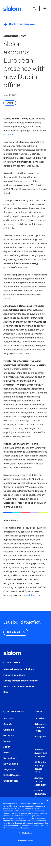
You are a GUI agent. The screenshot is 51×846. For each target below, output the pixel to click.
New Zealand (10, 764)
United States (10, 781)
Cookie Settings (25, 833)
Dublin (9, 135)
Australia (8, 718)
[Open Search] (34, 8)
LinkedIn (39, 718)
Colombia (8, 730)
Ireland (7, 741)
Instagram (40, 737)
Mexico (7, 753)
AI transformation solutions (18, 669)
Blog (5, 692)
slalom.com (34, 595)
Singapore (9, 770)
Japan (6, 747)
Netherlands (10, 758)
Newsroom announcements (18, 686)
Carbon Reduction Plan (40, 794)
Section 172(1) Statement (40, 781)
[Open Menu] (45, 8)
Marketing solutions (14, 675)
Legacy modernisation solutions (21, 681)
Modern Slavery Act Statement (40, 753)
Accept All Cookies (25, 840)
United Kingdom (12, 775)
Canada (7, 724)
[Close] (47, 800)
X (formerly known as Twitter (40, 727)
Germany (8, 736)
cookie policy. (23, 828)
